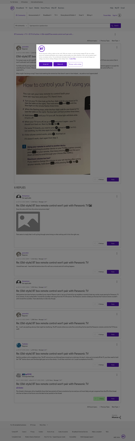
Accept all (45, 64)
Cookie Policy (72, 59)
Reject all (60, 64)
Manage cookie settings (75, 64)
